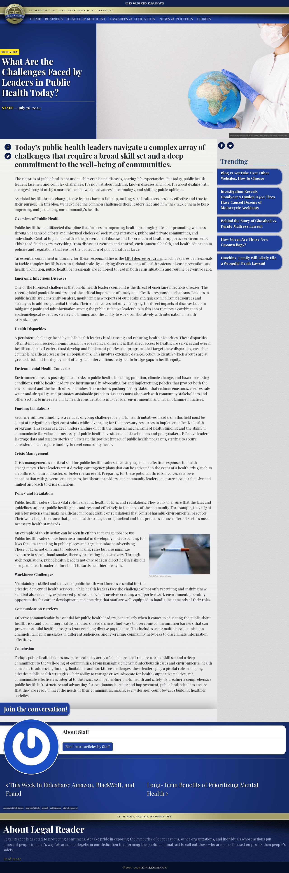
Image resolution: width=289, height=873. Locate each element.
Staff (7, 107)
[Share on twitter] (7, 156)
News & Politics (176, 18)
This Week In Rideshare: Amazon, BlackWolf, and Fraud (70, 789)
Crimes (204, 18)
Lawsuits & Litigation (133, 18)
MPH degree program (143, 258)
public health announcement (70, 808)
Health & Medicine (86, 18)
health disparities (163, 337)
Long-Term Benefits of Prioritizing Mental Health (203, 789)
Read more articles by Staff (87, 746)
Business (54, 18)
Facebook (140, 3)
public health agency (55, 808)
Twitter (156, 3)
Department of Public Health (33, 808)
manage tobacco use (118, 533)
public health (45, 808)
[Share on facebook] (7, 147)
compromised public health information (13, 808)
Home (35, 18)
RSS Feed (129, 3)
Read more (12, 859)
